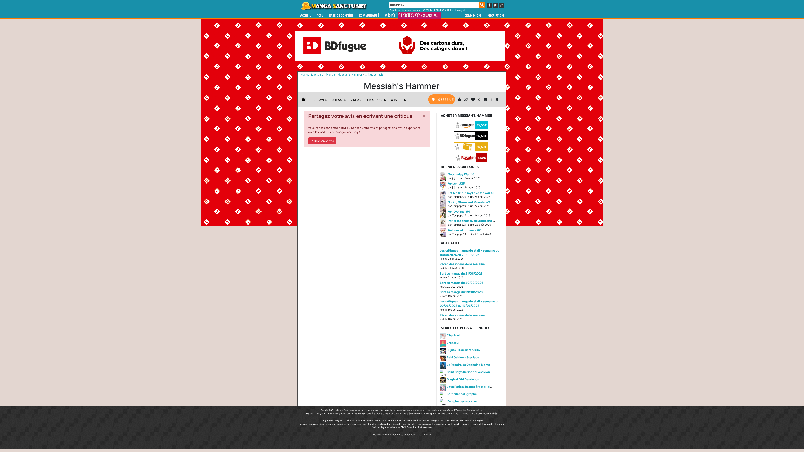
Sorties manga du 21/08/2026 (461, 273)
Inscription (495, 16)
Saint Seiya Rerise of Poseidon (468, 372)
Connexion (473, 16)
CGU (418, 434)
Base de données (341, 16)
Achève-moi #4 (459, 211)
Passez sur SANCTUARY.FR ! (419, 16)
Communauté (369, 16)
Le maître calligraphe (462, 394)
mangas (415, 410)
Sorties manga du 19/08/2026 (461, 292)
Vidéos (356, 99)
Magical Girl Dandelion (463, 379)
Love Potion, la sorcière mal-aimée (471, 386)
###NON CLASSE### (434, 10)
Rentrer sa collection (403, 434)
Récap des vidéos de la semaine (462, 264)
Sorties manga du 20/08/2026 (461, 282)
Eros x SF (453, 342)
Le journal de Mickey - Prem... (405, 13)
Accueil (305, 16)
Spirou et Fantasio (411, 10)
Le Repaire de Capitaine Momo (468, 364)
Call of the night (456, 10)
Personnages (376, 99)
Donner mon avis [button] (323, 141)
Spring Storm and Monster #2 (469, 202)
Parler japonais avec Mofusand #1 (472, 220)
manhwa (425, 410)
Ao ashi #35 (456, 183)
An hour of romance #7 (464, 230)
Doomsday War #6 (461, 174)
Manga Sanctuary (345, 410)
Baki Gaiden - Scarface (463, 357)
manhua (435, 410)
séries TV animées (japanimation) (465, 410)
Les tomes (319, 99)
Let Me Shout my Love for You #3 (471, 193)
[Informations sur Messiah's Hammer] (304, 99)
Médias (390, 16)
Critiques (339, 99)
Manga (334, 6)
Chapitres (398, 99)
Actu (320, 16)
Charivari (453, 335)
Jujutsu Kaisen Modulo (463, 350)
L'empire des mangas (462, 401)
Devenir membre (382, 434)
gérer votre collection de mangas (388, 413)
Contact (427, 434)
